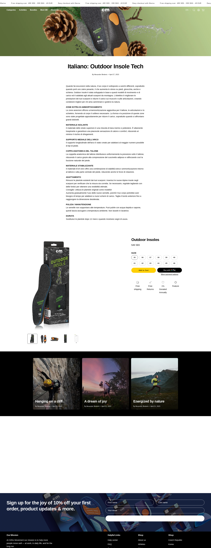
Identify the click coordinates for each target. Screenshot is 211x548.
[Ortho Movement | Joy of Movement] (105, 10)
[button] (54, 10)
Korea (171, 544)
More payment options (169, 274)
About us (142, 540)
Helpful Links (114, 535)
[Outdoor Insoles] (32, 339)
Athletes (141, 544)
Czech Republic (175, 540)
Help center (113, 540)
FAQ (110, 544)
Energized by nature (148, 401)
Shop (140, 535)
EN (187, 10)
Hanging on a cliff (48, 401)
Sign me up (155, 518)
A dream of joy (95, 401)
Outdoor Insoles (145, 239)
